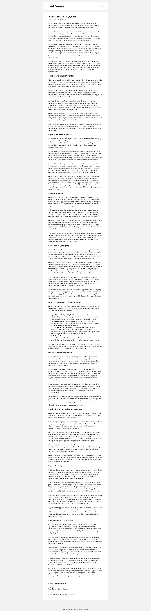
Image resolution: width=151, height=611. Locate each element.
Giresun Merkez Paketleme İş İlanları (61, 595)
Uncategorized (60, 583)
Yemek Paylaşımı (56, 6)
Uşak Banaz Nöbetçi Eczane (58, 589)
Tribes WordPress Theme (70, 609)
